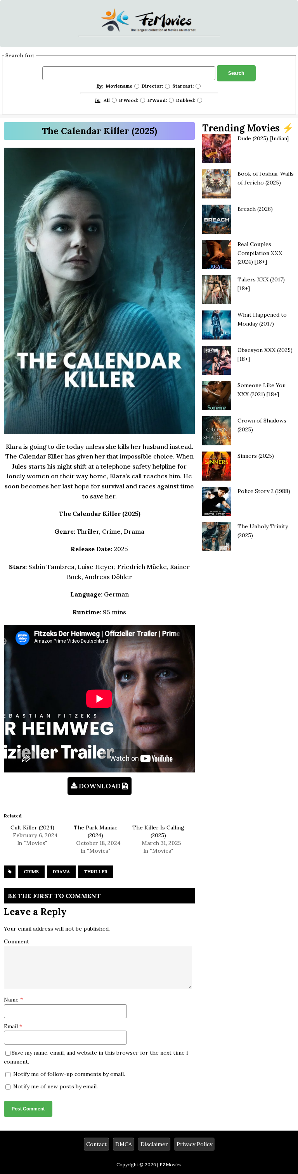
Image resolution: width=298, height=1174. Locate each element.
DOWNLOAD (100, 786)
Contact (96, 1144)
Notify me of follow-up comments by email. (69, 1074)
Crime (31, 871)
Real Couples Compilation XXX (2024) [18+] (259, 253)
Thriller (95, 871)
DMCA (123, 1144)
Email (11, 1026)
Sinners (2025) (255, 455)
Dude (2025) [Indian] (263, 138)
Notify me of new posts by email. (55, 1086)
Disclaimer (154, 1144)
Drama (61, 871)
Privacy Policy (194, 1144)
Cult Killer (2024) (32, 827)
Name (12, 999)
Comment (16, 941)
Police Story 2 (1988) (263, 491)
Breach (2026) (255, 208)
